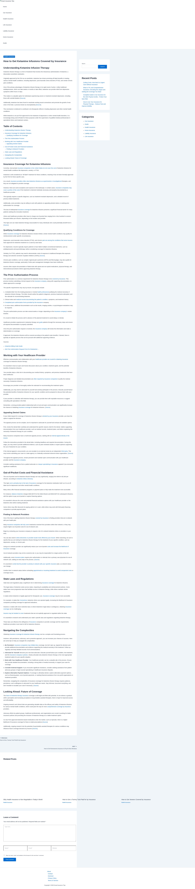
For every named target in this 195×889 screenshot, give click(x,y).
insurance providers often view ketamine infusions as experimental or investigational (36, 181)
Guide (5, 43)
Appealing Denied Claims (14, 143)
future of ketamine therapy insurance (17, 695)
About (49, 871)
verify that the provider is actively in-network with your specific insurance (35, 564)
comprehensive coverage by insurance (59, 706)
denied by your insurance (50, 416)
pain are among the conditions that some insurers (57, 240)
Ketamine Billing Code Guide (13, 346)
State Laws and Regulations (13, 152)
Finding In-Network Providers (15, 149)
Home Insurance (8, 37)
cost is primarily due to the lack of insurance (22, 483)
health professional (43, 292)
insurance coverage (24, 209)
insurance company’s (60, 311)
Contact (50, 874)
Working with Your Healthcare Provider (16, 141)
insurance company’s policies (19, 655)
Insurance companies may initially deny (26, 645)
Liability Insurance (8, 31)
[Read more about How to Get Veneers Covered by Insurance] (150, 795)
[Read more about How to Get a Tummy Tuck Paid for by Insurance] (91, 795)
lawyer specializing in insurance (48, 464)
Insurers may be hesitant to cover (13, 613)
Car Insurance (7, 13)
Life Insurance (7, 25)
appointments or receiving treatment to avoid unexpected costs (53, 570)
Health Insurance (8, 19)
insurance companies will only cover (18, 524)
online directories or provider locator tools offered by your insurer (35, 538)
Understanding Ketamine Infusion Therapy (18, 130)
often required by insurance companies (45, 379)
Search (83, 63)
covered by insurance (58, 279)
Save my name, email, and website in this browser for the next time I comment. (25, 855)
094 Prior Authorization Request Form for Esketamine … (22, 349)
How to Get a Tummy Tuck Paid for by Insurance (79, 799)
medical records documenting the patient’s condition (32, 299)
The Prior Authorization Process (14, 138)
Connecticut (23, 600)
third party (65, 451)
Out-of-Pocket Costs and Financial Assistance (19, 147)
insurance (33, 622)
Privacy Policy (52, 878)
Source (22, 98)
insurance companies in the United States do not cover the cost (37, 168)
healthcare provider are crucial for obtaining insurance (51, 359)
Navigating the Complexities (13, 155)
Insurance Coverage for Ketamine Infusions (18, 133)
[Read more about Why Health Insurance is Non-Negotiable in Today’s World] (32, 795)
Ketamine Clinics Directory (25, 479)
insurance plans (19, 557)
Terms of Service (53, 880)
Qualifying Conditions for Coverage (17, 135)
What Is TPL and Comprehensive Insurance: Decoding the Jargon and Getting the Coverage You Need (93, 89)
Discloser (51, 876)
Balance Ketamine (17, 494)
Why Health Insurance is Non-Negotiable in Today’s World (22, 799)
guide (41, 322)
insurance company (40, 281)
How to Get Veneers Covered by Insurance (136, 799)
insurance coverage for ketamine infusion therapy (25, 634)
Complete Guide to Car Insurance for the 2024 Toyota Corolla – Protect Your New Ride (94, 97)
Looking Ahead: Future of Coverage (16, 158)
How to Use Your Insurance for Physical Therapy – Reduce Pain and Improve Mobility (94, 104)
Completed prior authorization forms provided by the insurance (24, 302)
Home (5, 6)
